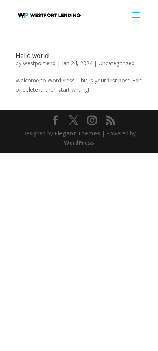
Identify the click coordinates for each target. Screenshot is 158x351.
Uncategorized (117, 63)
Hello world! (32, 55)
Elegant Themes (77, 133)
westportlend (39, 63)
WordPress (79, 142)
